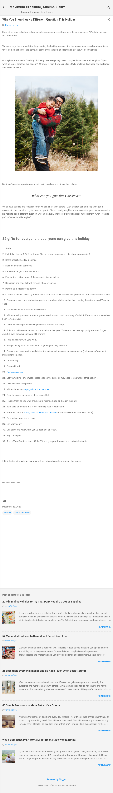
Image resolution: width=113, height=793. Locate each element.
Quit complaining (15, 372)
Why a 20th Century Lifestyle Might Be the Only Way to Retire (39, 739)
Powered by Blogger (56, 779)
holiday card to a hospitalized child (40, 412)
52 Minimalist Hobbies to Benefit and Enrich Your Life (34, 636)
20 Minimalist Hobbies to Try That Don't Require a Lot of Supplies (41, 601)
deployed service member (36, 389)
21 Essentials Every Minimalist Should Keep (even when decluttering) (44, 670)
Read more (104, 627)
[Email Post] (4, 502)
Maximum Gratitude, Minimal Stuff (37, 7)
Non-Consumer (22, 512)
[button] (109, 20)
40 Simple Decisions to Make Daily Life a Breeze (31, 705)
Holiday (7, 512)
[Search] (109, 8)
